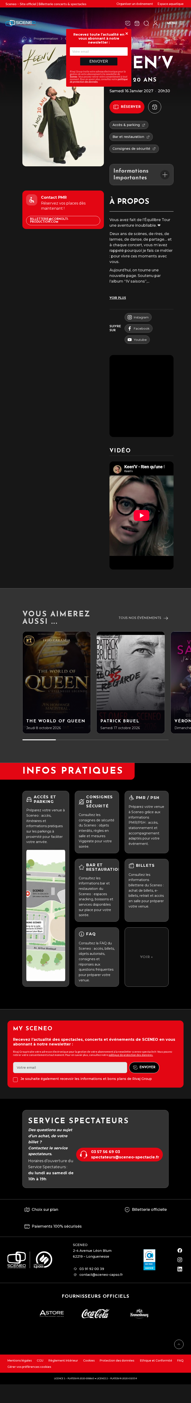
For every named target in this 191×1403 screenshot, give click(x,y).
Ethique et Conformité (155, 1360)
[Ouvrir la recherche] (146, 23)
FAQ (180, 1360)
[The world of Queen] (57, 683)
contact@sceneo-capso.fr (101, 1275)
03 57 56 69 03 (105, 1152)
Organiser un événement (134, 4)
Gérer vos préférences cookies (29, 1367)
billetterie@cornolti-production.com (49, 220)
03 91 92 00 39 (91, 1269)
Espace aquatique (171, 4)
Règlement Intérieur (63, 1360)
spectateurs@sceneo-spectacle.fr (125, 1157)
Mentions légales (19, 1360)
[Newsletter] (127, 23)
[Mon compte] (155, 23)
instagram (141, 317)
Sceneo (73, 76)
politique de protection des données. (131, 1054)
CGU (40, 1360)
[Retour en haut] (179, 1344)
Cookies (89, 1360)
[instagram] (180, 1259)
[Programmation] (137, 23)
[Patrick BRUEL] (131, 683)
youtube (140, 339)
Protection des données (117, 1360)
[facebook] (180, 1250)
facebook (142, 328)
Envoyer (98, 61)
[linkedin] (180, 1269)
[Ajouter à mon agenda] (154, 106)
